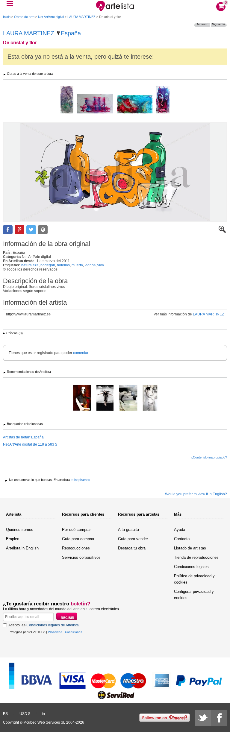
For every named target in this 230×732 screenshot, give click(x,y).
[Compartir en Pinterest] (19, 229)
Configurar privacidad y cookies (194, 594)
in (43, 714)
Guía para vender (133, 539)
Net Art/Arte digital (51, 17)
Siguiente (218, 24)
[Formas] (67, 100)
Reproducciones (76, 548)
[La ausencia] (150, 398)
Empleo (12, 539)
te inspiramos (80, 480)
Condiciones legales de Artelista (52, 625)
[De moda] (82, 398)
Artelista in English (22, 548)
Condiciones (73, 632)
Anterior (202, 24)
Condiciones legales (191, 566)
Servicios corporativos (81, 557)
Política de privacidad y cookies (194, 579)
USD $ (24, 714)
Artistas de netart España (23, 437)
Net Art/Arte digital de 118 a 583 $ (30, 444)
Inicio (6, 17)
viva (100, 265)
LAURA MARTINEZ (81, 17)
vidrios (90, 265)
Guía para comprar (78, 539)
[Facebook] (219, 718)
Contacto (182, 539)
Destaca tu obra (132, 548)
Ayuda (179, 529)
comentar (80, 353)
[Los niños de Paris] (128, 398)
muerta (77, 265)
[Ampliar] (222, 232)
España (71, 33)
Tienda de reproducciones (196, 557)
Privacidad (55, 632)
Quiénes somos (19, 529)
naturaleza (30, 265)
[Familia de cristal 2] (95, 104)
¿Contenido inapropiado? (209, 457)
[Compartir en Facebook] (8, 229)
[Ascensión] (105, 398)
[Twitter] (203, 718)
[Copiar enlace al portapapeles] (43, 229)
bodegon (47, 265)
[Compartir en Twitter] (31, 229)
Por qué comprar (76, 529)
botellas (63, 265)
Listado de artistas (190, 548)
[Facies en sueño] (163, 100)
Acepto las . (44, 625)
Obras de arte (24, 17)
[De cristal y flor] (115, 172)
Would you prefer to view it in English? (196, 494)
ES (5, 714)
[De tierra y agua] (134, 105)
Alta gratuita (128, 529)
